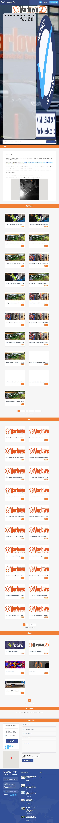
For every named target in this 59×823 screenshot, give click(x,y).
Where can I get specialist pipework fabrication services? (41, 516)
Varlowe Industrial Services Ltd (19, 15)
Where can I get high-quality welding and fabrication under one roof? (20, 516)
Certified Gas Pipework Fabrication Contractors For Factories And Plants (21, 401)
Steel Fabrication (38, 162)
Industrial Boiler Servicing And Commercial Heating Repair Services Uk (20, 322)
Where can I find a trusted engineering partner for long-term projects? (20, 457)
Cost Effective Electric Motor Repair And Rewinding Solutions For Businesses (22, 382)
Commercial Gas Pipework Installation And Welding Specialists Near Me (21, 342)
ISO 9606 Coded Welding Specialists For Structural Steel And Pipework (20, 283)
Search (50, 141)
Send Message (27, 760)
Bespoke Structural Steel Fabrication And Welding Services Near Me (20, 362)
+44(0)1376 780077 (13, 791)
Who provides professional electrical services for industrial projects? (44, 615)
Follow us (41, 777)
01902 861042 (28, 18)
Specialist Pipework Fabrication (19, 164)
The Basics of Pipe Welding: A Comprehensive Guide (17, 690)
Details (22, 226)
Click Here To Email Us (11, 741)
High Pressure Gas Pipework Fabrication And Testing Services (19, 244)
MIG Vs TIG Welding (10, 671)
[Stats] (8, 748)
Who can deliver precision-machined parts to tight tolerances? (19, 536)
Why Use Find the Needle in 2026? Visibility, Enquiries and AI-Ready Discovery (31, 778)
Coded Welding (46, 162)
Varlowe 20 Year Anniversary (35, 651)
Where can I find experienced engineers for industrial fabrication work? (21, 477)
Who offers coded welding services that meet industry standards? (20, 575)
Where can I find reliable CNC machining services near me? (41, 477)
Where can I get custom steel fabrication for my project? (18, 497)
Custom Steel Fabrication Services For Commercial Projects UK (19, 263)
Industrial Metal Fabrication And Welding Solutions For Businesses (43, 283)
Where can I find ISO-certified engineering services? (16, 437)
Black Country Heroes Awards (12, 651)
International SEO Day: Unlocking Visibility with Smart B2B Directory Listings (31, 818)
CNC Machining (24, 162)
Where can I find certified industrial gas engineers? (40, 457)
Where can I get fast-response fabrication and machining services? (43, 497)
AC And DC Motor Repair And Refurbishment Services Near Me (42, 362)
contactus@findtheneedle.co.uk (10, 779)
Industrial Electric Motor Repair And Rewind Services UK (41, 382)
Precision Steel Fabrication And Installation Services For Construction (44, 244)
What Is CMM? (32, 671)
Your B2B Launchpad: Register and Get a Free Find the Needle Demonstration (31, 809)
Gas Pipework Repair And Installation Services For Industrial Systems (20, 303)
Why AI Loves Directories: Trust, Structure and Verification (29, 801)
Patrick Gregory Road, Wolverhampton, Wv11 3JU (11, 732)
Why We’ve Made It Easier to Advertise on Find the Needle (31, 793)
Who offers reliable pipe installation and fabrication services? (19, 595)
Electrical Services (31, 162)
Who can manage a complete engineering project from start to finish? (20, 556)
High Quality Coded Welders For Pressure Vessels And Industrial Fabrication (22, 224)
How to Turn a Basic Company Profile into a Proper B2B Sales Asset (31, 786)
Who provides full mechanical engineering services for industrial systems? (21, 615)
